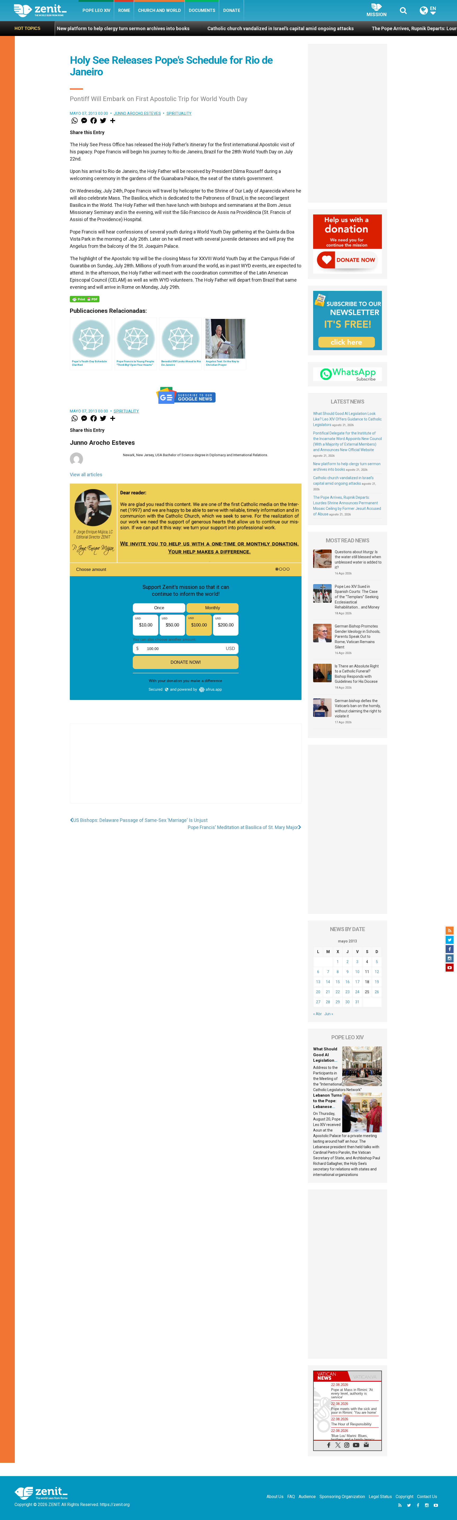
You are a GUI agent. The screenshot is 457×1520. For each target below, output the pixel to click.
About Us (275, 1496)
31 (357, 1002)
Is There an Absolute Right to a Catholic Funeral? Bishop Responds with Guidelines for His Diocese (357, 674)
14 (328, 982)
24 (357, 992)
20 (318, 992)
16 (347, 982)
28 (328, 1002)
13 (318, 982)
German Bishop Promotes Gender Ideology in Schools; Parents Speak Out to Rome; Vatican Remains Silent (357, 636)
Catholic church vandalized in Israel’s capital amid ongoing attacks (204, 28)
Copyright (404, 1496)
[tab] (331, 1376)
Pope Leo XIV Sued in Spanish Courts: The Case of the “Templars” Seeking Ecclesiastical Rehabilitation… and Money (357, 596)
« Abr (317, 1014)
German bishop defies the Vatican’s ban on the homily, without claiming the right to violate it (358, 708)
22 (338, 992)
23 (347, 992)
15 (338, 982)
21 (328, 992)
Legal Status (380, 1496)
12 (377, 972)
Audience (307, 1496)
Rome (124, 10)
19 (377, 982)
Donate (231, 10)
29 (338, 1002)
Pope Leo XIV (96, 10)
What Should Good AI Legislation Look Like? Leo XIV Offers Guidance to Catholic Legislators (347, 419)
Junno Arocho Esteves (137, 113)
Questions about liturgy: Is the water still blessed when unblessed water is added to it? (358, 560)
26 (377, 992)
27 (318, 1002)
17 (357, 982)
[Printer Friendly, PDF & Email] (84, 299)
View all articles (86, 474)
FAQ (291, 1496)
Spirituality (179, 113)
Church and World (159, 10)
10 (357, 972)
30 (347, 1002)
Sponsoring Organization (342, 1496)
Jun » (328, 1014)
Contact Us (427, 1496)
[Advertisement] (186, 769)
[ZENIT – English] (46, 10)
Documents (202, 10)
